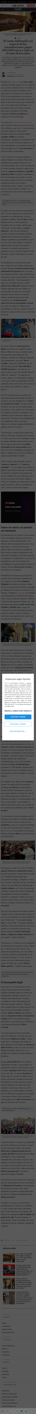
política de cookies (24, 704)
